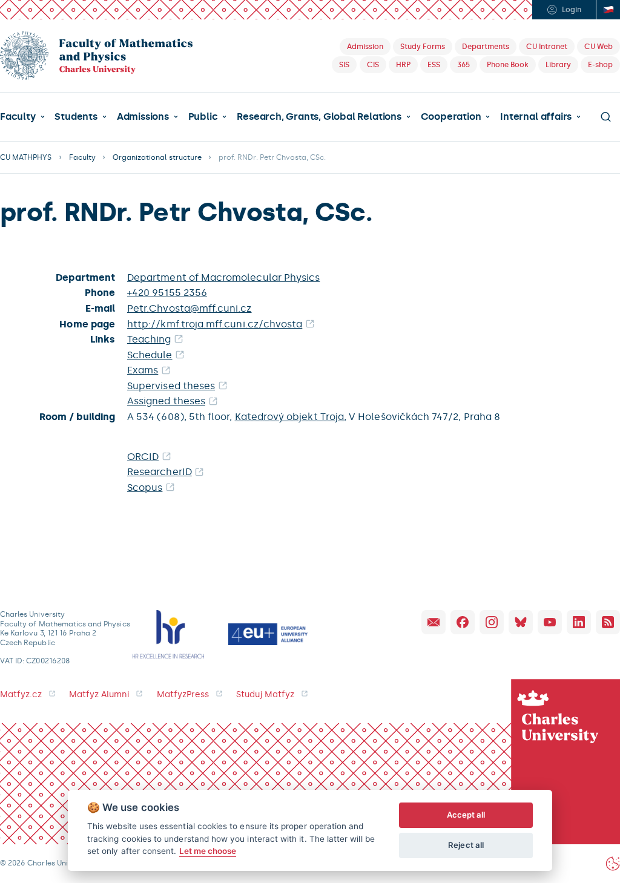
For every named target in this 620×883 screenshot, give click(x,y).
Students (75, 117)
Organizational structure (157, 157)
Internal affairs (536, 117)
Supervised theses (171, 386)
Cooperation (451, 117)
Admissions (143, 117)
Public (203, 117)
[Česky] (608, 9)
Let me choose (208, 851)
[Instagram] (492, 622)
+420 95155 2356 (167, 292)
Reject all (466, 845)
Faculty (18, 117)
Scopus (144, 487)
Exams (142, 370)
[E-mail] (433, 622)
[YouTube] (550, 622)
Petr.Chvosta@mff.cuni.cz (189, 308)
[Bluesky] (521, 622)
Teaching (149, 339)
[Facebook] (462, 622)
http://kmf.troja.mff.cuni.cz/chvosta (214, 324)
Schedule (150, 355)
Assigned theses (166, 401)
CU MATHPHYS (26, 157)
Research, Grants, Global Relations (319, 117)
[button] (22, 117)
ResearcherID (159, 472)
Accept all (466, 814)
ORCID (143, 456)
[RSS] (608, 622)
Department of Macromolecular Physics (223, 277)
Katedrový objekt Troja (289, 416)
